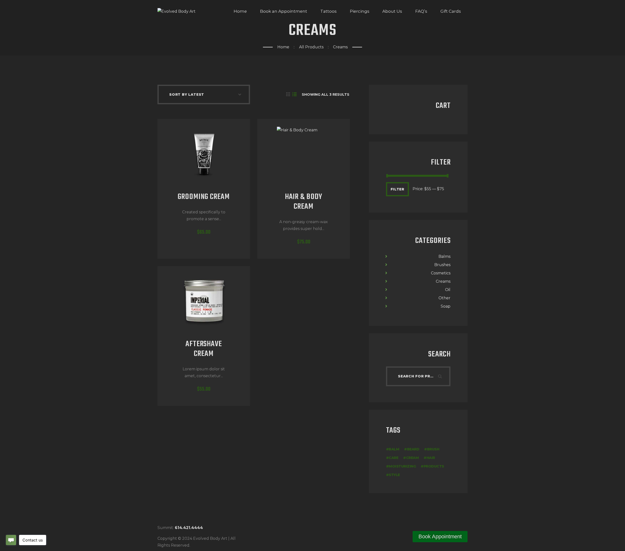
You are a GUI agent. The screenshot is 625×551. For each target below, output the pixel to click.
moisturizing (402, 466)
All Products (311, 47)
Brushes (442, 264)
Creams (443, 281)
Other (444, 298)
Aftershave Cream (204, 349)
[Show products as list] (294, 94)
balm (394, 449)
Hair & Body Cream (304, 202)
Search (443, 376)
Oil (447, 289)
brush (433, 449)
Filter (397, 189)
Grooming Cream (203, 197)
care (393, 458)
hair (431, 458)
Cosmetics (440, 273)
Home (283, 47)
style (394, 475)
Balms (444, 256)
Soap (445, 306)
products (434, 466)
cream (412, 458)
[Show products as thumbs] (288, 94)
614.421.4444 (189, 527)
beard (413, 449)
